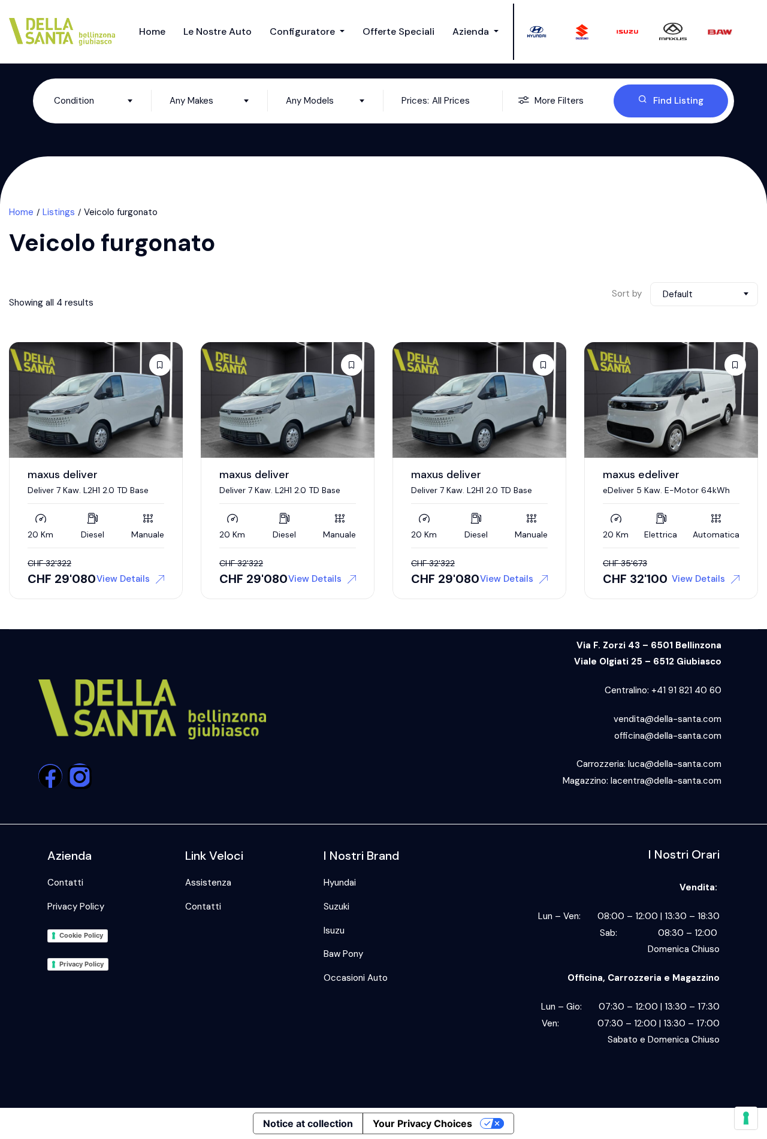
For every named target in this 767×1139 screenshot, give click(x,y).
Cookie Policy (81, 935)
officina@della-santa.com (667, 736)
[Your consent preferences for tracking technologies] (746, 1118)
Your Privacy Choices (422, 1123)
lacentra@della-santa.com (666, 781)
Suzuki (336, 907)
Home (152, 31)
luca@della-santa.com (674, 764)
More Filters (559, 101)
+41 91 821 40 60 (686, 690)
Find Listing (678, 101)
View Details (123, 579)
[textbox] (93, 100)
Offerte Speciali (398, 31)
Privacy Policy (75, 907)
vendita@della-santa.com (667, 719)
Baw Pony (343, 954)
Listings (59, 212)
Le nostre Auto (217, 31)
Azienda (471, 31)
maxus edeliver (641, 474)
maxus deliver (63, 474)
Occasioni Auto (356, 978)
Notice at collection (308, 1123)
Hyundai (340, 883)
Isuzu (334, 930)
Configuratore (303, 31)
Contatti (65, 883)
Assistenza (208, 883)
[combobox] (93, 100)
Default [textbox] (678, 294)
